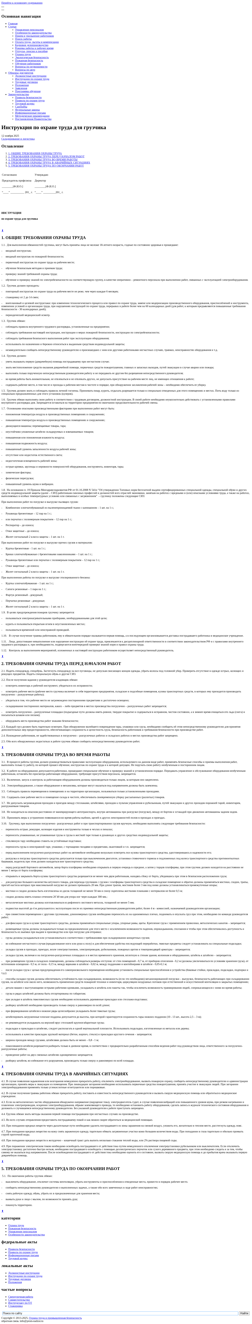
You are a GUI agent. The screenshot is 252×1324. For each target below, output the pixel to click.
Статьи (12, 26)
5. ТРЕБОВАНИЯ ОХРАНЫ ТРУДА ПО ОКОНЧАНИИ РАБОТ (46, 165)
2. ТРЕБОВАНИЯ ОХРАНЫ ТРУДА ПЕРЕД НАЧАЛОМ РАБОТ (46, 156)
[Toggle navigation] (2, 6)
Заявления (21, 88)
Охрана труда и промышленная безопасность (55, 1317)
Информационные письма (30, 112)
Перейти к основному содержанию (22, 2)
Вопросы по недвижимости (31, 66)
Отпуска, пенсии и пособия (31, 51)
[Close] (2, 9)
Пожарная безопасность (29, 60)
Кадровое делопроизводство (31, 45)
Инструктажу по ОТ (20, 1302)
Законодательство (18, 94)
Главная (12, 23)
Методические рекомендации (32, 115)
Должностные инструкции (30, 75)
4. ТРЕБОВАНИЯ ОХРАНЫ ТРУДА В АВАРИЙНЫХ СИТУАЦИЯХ (49, 162)
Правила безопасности (28, 97)
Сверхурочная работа (20, 1296)
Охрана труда (23, 54)
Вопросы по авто (25, 69)
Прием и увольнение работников (34, 35)
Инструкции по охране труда (32, 78)
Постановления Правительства (33, 119)
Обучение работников (28, 63)
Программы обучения (27, 91)
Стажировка (15, 1305)
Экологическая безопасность (32, 57)
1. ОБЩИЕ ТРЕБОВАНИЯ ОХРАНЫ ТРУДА (35, 153)
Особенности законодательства (33, 32)
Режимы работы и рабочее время (34, 48)
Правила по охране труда (30, 100)
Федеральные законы (27, 109)
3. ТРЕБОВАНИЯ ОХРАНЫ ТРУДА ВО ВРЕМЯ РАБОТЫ (42, 159)
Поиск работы (23, 38)
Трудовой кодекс (25, 103)
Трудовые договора (26, 82)
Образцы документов (20, 72)
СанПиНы (21, 106)
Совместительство (19, 1299)
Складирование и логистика (18, 138)
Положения (22, 85)
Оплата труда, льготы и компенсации (37, 42)
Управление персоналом (29, 29)
